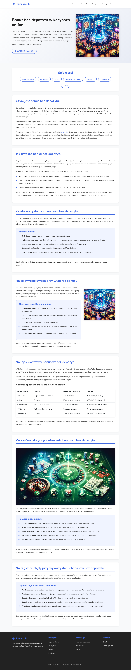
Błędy (65, 85)
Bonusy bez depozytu (80, 4)
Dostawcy (113, 4)
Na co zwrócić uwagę (73, 79)
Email (105, 642)
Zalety (104, 4)
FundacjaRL (23, 3)
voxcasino (64, 132)
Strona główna (108, 646)
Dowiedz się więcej (24, 51)
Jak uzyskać (95, 4)
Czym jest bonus (28, 79)
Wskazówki (105, 79)
